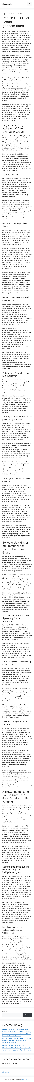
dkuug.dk (7, 4)
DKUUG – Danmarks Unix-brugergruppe (15, 1029)
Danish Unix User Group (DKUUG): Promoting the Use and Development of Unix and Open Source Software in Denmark (16, 1034)
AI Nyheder (5, 1072)
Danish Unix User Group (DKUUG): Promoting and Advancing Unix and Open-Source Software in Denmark (16, 1040)
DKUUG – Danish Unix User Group (13, 1045)
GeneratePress (25, 1079)
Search (4, 1012)
